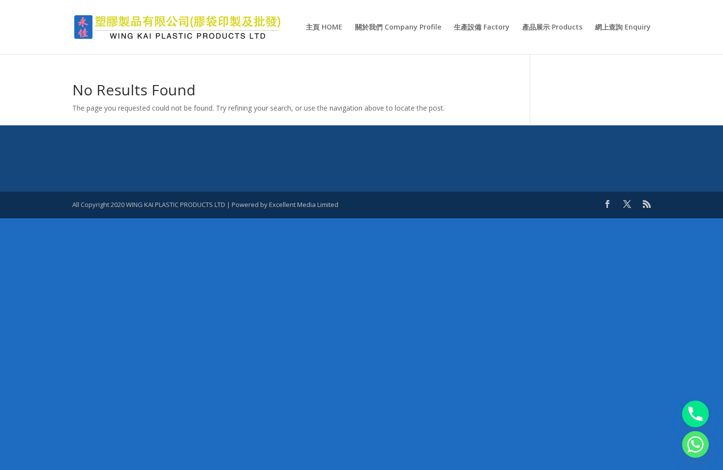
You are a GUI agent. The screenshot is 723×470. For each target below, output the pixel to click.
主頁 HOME (324, 27)
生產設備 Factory (482, 27)
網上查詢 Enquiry (623, 27)
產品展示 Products (552, 27)
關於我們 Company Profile (398, 27)
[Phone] (695, 414)
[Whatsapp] (695, 444)
